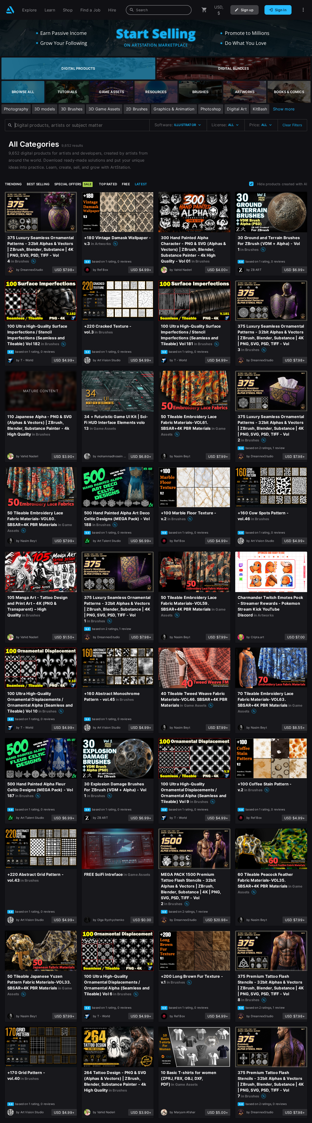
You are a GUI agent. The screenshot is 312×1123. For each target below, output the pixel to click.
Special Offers (72, 184)
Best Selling (38, 184)
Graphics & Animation (174, 109)
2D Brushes (136, 109)
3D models (44, 109)
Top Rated (108, 184)
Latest (141, 184)
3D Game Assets (104, 109)
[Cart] (204, 10)
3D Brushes (71, 109)
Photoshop (211, 109)
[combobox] (159, 10)
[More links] (303, 10)
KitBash (260, 109)
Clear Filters (292, 125)
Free (126, 184)
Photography (16, 109)
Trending (13, 184)
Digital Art (236, 109)
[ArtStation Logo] (10, 10)
